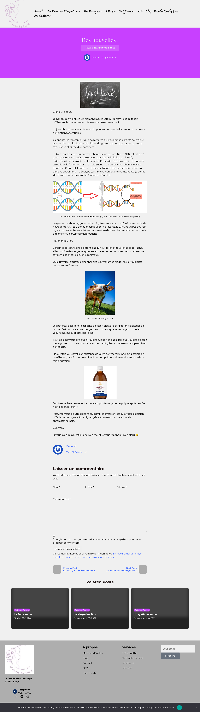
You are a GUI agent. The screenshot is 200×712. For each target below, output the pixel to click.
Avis (140, 12)
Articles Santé (106, 47)
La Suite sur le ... (24, 614)
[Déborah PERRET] (17, 14)
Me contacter (42, 16)
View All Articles (74, 452)
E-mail (89, 487)
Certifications (127, 12)
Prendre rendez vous (166, 12)
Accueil (38, 12)
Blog (148, 12)
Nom (56, 487)
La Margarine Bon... (86, 614)
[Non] (196, 707)
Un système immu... (146, 614)
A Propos (110, 12)
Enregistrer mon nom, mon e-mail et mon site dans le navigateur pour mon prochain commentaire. (97, 541)
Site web (122, 487)
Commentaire (62, 499)
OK (179, 707)
